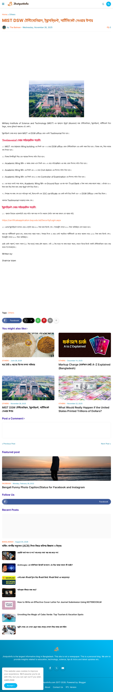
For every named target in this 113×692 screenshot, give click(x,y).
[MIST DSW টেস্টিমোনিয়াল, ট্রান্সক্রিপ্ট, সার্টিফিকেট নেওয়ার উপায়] (28, 388)
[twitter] (56, 668)
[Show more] (56, 320)
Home (4, 14)
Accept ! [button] (10, 685)
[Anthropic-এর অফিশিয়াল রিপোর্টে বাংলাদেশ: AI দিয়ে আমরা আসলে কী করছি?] (9, 567)
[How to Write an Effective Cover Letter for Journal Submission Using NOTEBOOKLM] (9, 605)
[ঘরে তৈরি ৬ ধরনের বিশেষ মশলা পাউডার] (28, 345)
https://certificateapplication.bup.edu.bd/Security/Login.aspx (31, 220)
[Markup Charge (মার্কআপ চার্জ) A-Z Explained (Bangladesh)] (85, 345)
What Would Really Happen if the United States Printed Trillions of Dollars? (84, 409)
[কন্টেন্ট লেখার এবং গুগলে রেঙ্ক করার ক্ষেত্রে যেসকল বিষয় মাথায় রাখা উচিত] (9, 629)
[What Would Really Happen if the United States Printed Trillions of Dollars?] (85, 388)
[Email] (50, 320)
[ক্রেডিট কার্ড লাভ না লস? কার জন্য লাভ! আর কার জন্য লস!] (9, 555)
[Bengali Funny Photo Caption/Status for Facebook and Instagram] (56, 468)
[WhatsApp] (38, 320)
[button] (3, 4)
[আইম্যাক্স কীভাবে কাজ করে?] (9, 592)
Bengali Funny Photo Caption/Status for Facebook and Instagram (43, 487)
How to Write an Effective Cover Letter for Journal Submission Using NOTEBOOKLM (59, 602)
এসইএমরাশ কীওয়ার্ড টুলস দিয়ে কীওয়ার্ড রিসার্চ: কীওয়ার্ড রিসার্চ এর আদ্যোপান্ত (43, 577)
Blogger (82, 682)
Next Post (105, 444)
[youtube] (62, 668)
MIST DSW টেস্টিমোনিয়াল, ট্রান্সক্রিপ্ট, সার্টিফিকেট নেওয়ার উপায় (25, 409)
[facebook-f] (50, 668)
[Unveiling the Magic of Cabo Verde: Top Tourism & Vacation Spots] (9, 617)
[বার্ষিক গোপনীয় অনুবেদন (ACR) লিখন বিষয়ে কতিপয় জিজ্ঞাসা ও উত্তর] (56, 526)
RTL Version (71, 687)
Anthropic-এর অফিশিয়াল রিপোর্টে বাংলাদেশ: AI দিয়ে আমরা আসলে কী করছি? (45, 565)
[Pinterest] (44, 320)
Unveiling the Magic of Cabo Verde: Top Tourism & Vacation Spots (50, 614)
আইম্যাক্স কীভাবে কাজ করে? (27, 589)
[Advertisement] (56, 54)
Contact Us (58, 687)
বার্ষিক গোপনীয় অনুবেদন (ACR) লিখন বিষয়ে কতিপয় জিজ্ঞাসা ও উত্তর (31, 545)
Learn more (9, 680)
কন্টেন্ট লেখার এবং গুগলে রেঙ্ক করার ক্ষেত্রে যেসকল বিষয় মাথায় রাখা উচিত (41, 627)
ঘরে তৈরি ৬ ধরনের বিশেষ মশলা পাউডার (18, 364)
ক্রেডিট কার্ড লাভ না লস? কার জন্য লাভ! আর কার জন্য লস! (37, 552)
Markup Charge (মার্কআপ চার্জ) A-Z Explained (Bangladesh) (84, 366)
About (47, 687)
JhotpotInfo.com (48, 682)
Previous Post (9, 444)
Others (12, 14)
